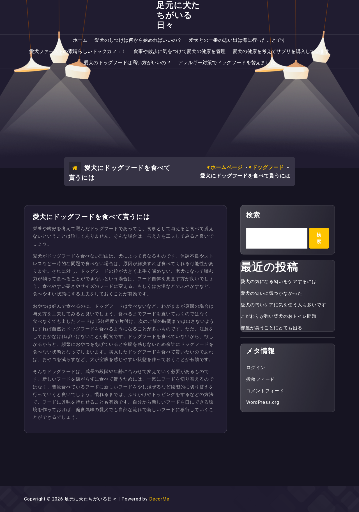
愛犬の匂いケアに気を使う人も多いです (283, 304)
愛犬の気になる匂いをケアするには (279, 281)
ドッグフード (268, 167)
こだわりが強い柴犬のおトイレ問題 (279, 316)
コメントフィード (265, 390)
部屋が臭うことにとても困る (271, 327)
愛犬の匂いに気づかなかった (271, 293)
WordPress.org (262, 402)
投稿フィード (260, 379)
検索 (253, 215)
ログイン (255, 367)
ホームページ (226, 167)
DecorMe (159, 499)
